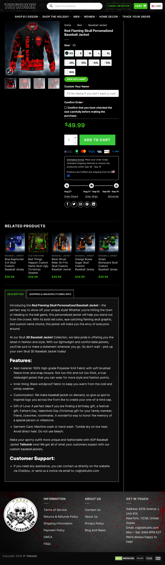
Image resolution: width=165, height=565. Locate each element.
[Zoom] (9, 71)
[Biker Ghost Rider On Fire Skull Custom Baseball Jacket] (62, 242)
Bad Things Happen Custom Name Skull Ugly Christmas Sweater (38, 266)
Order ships (91, 196)
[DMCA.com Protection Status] (125, 558)
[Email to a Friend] (81, 204)
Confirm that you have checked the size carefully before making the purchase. (88, 111)
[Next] (54, 48)
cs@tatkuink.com (87, 470)
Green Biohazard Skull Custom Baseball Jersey (108, 264)
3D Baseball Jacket (39, 337)
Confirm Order (74, 102)
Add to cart (97, 140)
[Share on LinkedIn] (94, 204)
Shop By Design (26, 16)
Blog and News (95, 530)
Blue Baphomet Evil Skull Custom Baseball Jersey (14, 264)
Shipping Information (58, 523)
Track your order (136, 16)
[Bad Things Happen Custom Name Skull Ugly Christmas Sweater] (38, 242)
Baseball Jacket (97, 25)
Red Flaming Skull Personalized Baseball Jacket (65, 305)
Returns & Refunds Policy (61, 516)
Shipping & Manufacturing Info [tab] (50, 294)
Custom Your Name (77, 86)
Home (67, 25)
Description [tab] (15, 294)
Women (89, 16)
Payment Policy (54, 530)
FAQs (47, 543)
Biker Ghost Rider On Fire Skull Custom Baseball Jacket (61, 264)
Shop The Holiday (55, 16)
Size (67, 45)
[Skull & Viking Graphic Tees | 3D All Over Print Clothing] (20, 6)
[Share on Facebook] (67, 204)
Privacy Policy (94, 523)
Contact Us (92, 510)
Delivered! (113, 196)
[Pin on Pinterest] (87, 204)
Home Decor (108, 16)
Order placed (71, 196)
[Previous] (10, 48)
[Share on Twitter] (74, 204)
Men (76, 16)
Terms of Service (55, 510)
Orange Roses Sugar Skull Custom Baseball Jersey (84, 264)
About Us (91, 516)
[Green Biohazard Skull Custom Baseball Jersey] (108, 242)
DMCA (48, 537)
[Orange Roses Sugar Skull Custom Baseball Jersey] (85, 242)
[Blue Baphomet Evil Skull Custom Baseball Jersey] (15, 242)
